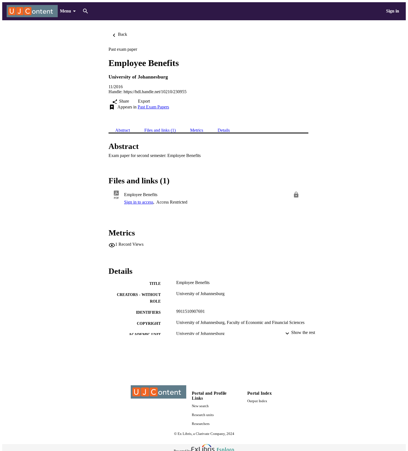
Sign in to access (138, 202)
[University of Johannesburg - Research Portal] (32, 11)
